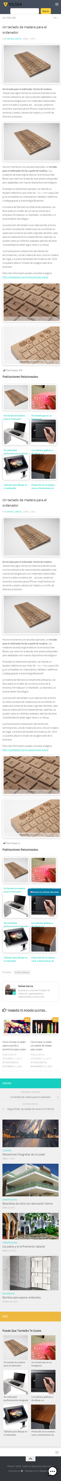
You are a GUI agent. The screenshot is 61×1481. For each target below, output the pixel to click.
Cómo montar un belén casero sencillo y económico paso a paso (14, 1046)
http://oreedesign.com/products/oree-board (25, 277)
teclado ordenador (22, 972)
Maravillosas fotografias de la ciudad (23, 1154)
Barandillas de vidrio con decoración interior (27, 1203)
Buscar (46, 11)
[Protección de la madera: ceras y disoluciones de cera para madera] (43, 466)
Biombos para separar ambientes (21, 1297)
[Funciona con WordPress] (22, 1471)
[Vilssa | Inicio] (16, 4)
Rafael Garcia (14, 39)
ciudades (7, 1150)
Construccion (9, 1199)
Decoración (9, 17)
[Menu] (57, 4)
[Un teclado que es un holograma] (43, 396)
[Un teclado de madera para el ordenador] (15, 396)
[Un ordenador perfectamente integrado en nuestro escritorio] (15, 431)
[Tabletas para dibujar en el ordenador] (15, 466)
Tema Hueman (46, 1471)
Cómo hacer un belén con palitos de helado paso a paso (41, 1046)
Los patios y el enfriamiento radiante (23, 1246)
